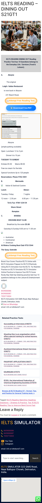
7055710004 (6, 296)
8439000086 (6, 291)
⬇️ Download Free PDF (21, 108)
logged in (15, 415)
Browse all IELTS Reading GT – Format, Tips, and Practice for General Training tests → (19, 392)
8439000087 (6, 293)
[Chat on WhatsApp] (9, 304)
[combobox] (15, 458)
